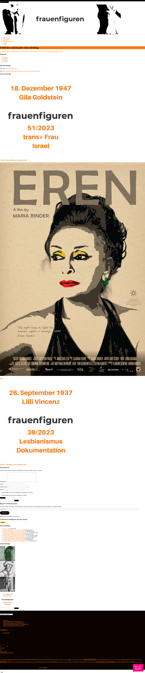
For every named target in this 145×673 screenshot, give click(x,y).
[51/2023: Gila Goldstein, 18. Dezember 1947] (41, 157)
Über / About (6, 37)
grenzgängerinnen (125, 659)
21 (0, 648)
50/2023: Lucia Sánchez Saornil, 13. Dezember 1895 (15, 532)
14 (0, 646)
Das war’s (5, 528)
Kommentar (3, 481)
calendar (48, 659)
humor (141, 659)
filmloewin (78, 659)
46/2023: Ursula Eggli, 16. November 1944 (13, 538)
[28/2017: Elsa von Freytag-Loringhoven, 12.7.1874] (7, 591)
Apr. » (5, 651)
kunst (8, 662)
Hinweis (11, 68)
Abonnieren (4, 512)
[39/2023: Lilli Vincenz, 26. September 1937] (41, 461)
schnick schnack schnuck (29, 71)
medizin (28, 662)
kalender (3, 661)
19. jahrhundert (3, 659)
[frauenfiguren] (60, 33)
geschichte (113, 659)
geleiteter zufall (104, 659)
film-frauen (73, 659)
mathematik (18, 662)
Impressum (5, 40)
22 (2, 648)
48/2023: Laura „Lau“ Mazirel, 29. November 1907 (15, 535)
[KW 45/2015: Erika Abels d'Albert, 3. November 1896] (7, 560)
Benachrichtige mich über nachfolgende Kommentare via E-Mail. (17, 492)
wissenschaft (100, 662)
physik (47, 662)
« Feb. (1, 651)
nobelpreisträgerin (41, 662)
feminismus (65, 659)
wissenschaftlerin (109, 662)
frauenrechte (98, 659)
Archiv (4, 44)
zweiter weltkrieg (139, 662)
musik (35, 662)
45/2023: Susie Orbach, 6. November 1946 (13, 539)
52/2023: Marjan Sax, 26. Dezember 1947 (13, 530)
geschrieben (118, 659)
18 (6, 646)
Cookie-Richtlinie (43, 667)
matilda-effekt (24, 662)
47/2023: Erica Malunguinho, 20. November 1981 (15, 536)
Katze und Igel (6, 38)
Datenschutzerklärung (8, 41)
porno (21, 71)
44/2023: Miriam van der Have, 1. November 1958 (15, 541)
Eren (1, 378)
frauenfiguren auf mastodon (6, 652)
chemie (51, 659)
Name (2, 484)
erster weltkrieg (60, 659)
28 (0, 649)
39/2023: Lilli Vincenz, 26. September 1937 (13, 464)
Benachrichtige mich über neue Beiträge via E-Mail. (14, 495)
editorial (55, 659)
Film (7, 68)
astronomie (39, 659)
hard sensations (132, 659)
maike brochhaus (16, 71)
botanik (44, 659)
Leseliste (5, 42)
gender (110, 659)
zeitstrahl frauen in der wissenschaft (125, 662)
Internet (15, 68)
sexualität (65, 662)
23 (3, 648)
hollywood (137, 659)
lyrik (11, 662)
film (4, 71)
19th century (11, 659)
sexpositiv (38, 71)
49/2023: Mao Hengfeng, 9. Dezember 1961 (13, 534)
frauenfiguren (8, 71)
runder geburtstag (53, 662)
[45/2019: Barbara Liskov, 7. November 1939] (7, 606)
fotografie (82, 659)
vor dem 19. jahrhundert (79, 662)
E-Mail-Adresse (4, 487)
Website (2, 489)
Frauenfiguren (3, 630)
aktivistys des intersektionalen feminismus (25, 659)
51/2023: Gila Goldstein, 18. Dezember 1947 (13, 160)
